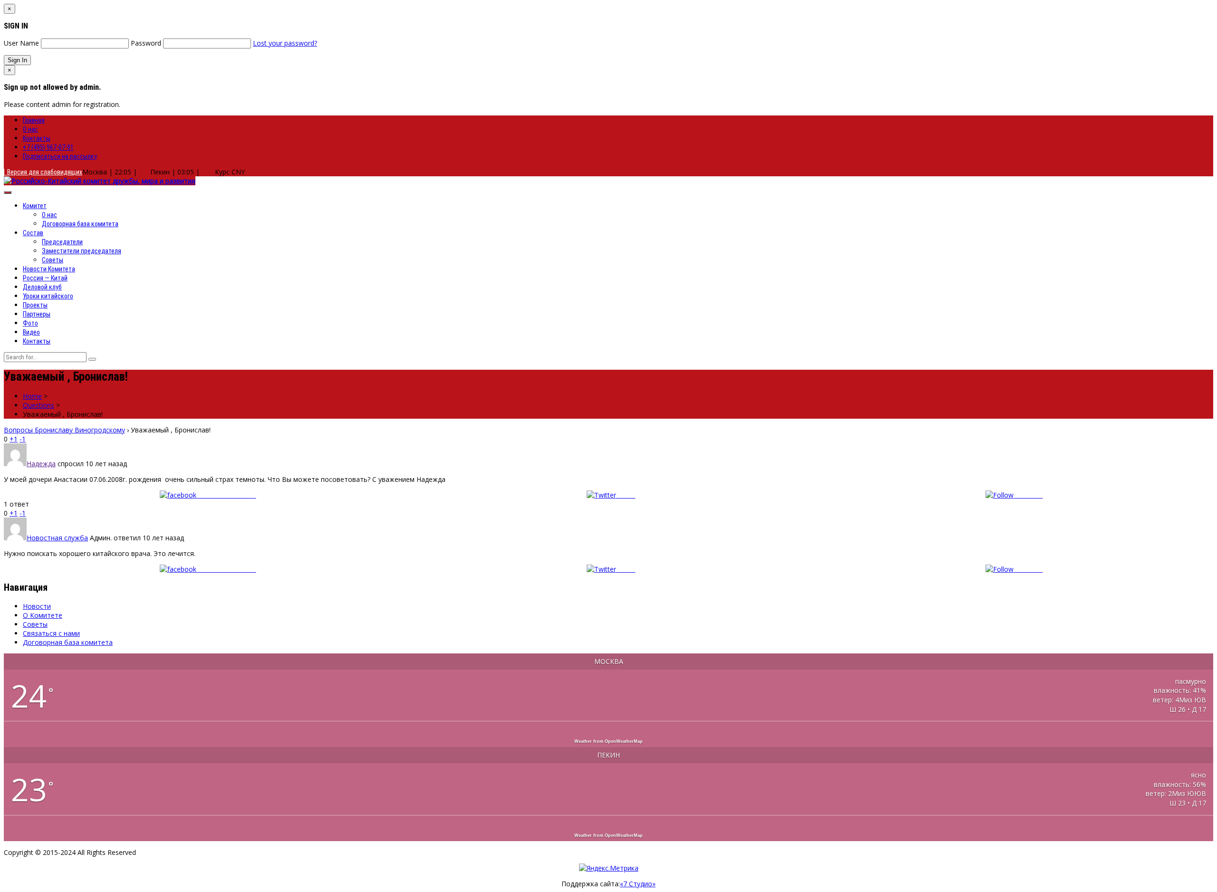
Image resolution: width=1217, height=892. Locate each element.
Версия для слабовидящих (43, 172)
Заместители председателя (81, 251)
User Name (21, 43)
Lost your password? (285, 43)
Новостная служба (57, 537)
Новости (37, 606)
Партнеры (36, 314)
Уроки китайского (48, 296)
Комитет (35, 206)
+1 (14, 438)
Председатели (62, 242)
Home (32, 396)
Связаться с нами (51, 633)
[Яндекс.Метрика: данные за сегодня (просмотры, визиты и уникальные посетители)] (608, 868)
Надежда (41, 463)
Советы (52, 260)
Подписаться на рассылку (60, 156)
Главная (34, 120)
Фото (30, 323)
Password (146, 43)
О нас (30, 129)
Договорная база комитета (80, 224)
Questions (38, 405)
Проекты (35, 305)
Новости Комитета (49, 269)
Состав (33, 233)
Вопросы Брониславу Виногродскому (64, 429)
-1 (22, 438)
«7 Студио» (638, 883)
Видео (31, 332)
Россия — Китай (45, 278)
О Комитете (42, 615)
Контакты (36, 138)
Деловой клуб (42, 287)
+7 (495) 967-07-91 (48, 147)
